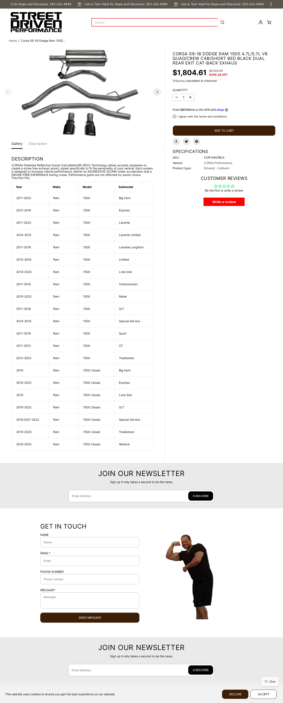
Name (44, 534)
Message (47, 590)
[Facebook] (176, 141)
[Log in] (260, 22)
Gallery (17, 143)
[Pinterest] (196, 141)
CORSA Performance (218, 162)
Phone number (52, 571)
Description (38, 143)
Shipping (179, 80)
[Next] (157, 91)
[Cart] (269, 22)
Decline (235, 694)
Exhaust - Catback (216, 168)
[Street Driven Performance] (36, 22)
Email (45, 553)
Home (13, 40)
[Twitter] (186, 141)
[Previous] (7, 91)
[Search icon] (222, 22)
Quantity (180, 90)
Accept (263, 694)
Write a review (224, 202)
